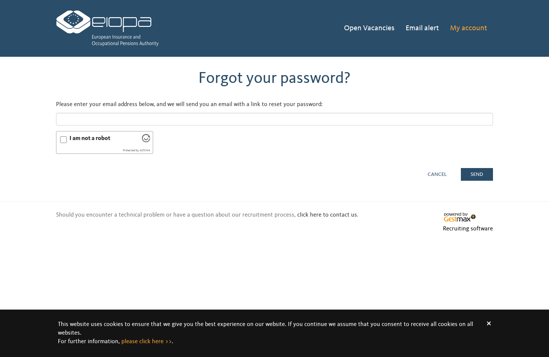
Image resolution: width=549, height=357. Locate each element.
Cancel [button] (437, 174)
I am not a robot (89, 139)
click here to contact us (327, 215)
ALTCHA (145, 150)
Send (477, 174)
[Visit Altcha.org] (146, 141)
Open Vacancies (369, 28)
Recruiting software (468, 229)
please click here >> (146, 342)
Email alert (422, 28)
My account (468, 28)
